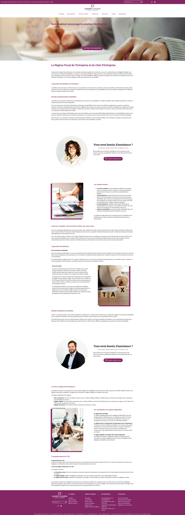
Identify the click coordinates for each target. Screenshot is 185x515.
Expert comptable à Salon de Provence (41, 514)
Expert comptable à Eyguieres (104, 514)
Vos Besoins (95, 14)
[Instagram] (151, 2)
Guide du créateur (83, 14)
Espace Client (122, 14)
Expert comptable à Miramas (69, 514)
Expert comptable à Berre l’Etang (56, 514)
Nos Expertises (71, 14)
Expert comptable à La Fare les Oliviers (131, 514)
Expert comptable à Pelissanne (117, 514)
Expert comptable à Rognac (145, 514)
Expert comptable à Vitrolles (92, 514)
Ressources (105, 14)
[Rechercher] (141, 2)
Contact (114, 14)
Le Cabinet (61, 14)
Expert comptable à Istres (81, 514)
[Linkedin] (154, 2)
